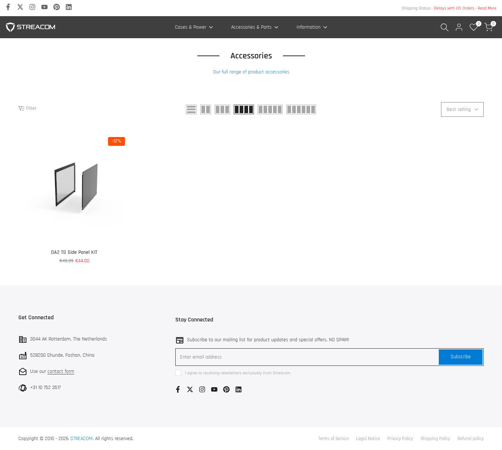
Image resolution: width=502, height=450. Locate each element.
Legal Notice (368, 439)
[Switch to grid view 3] (222, 109)
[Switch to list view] (191, 109)
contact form (60, 371)
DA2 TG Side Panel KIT (74, 252)
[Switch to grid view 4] (244, 109)
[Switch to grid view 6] (301, 109)
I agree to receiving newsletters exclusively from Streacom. (238, 373)
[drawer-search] (445, 27)
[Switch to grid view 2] (205, 109)
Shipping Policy (435, 439)
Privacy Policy (400, 439)
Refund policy (471, 439)
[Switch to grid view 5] (270, 109)
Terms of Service (333, 439)
